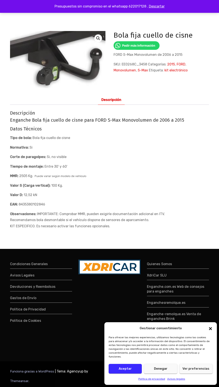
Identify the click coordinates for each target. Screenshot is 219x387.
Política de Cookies (25, 321)
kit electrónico (176, 70)
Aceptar (125, 369)
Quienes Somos (159, 264)
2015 (171, 64)
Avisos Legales (22, 275)
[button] (210, 328)
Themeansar (19, 381)
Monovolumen (125, 70)
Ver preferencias (195, 369)
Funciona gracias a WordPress (32, 371)
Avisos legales (176, 378)
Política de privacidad (151, 378)
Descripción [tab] (111, 100)
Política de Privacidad (28, 309)
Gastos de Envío (23, 298)
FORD (181, 64)
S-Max (143, 70)
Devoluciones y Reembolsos (32, 287)
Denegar (160, 369)
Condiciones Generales (29, 264)
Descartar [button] (157, 6)
